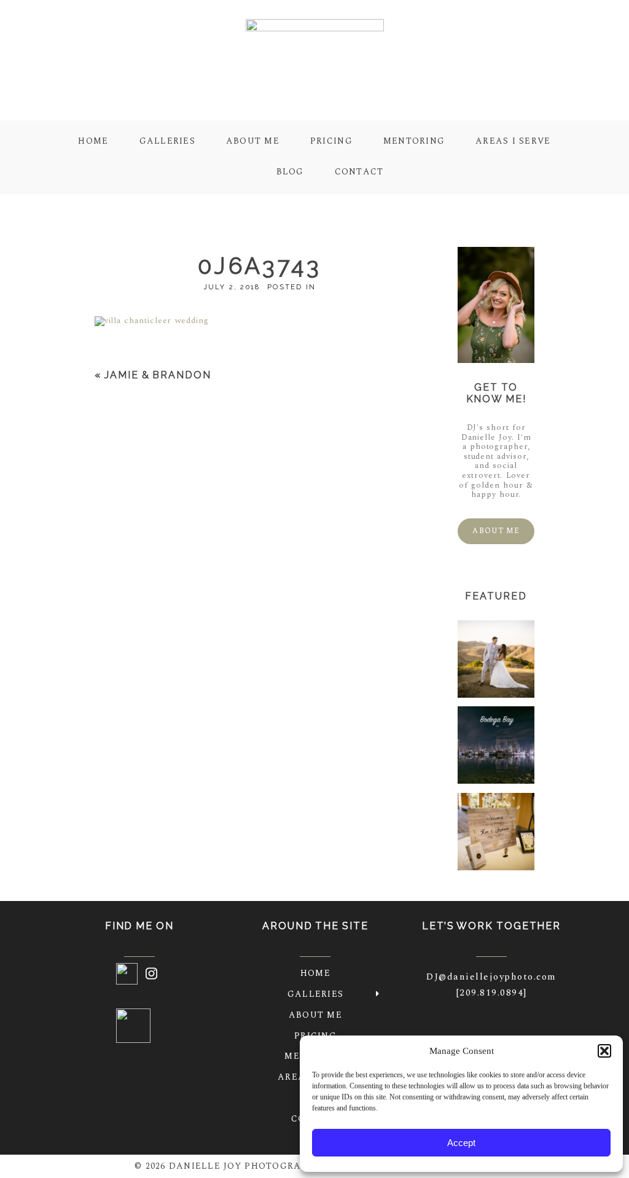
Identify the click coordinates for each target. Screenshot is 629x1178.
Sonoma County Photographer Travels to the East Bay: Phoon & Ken (510, 833)
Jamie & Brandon (157, 375)
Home (93, 141)
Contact (359, 171)
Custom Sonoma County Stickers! (495, 746)
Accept (461, 1142)
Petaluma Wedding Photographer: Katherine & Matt (511, 660)
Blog (290, 171)
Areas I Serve (512, 141)
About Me (252, 141)
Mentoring (414, 141)
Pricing (331, 141)
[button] (604, 1051)
